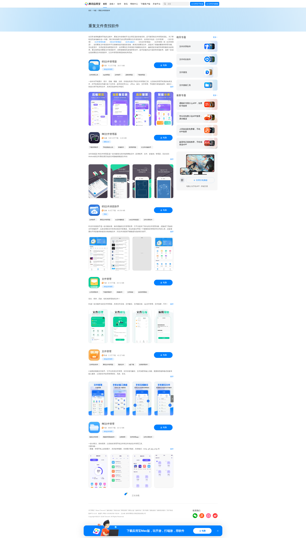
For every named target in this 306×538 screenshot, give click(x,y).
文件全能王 (130, 42)
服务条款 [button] (110, 510)
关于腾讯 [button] (91, 510)
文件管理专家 (100, 42)
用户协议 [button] (170, 510)
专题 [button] (94, 10)
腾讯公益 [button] (131, 510)
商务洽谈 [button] (117, 510)
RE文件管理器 (115, 42)
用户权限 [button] (145, 510)
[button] (92, 3)
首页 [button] (89, 10)
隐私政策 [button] (153, 510)
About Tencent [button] (100, 510)
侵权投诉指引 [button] (161, 510)
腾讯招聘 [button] (124, 510)
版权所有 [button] (138, 510)
